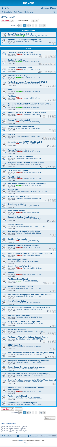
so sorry (19, 62)
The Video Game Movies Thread (21, 127)
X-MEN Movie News (15, 345)
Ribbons (19, 54)
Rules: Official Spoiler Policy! (20, 34)
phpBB (21, 440)
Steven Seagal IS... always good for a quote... (26, 367)
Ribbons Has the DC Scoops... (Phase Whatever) (27, 112)
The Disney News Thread (18, 279)
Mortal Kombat (14, 177)
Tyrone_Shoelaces (22, 191)
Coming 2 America (15, 225)
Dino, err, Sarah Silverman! (19, 315)
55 (46, 72)
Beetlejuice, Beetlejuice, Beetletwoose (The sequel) (28, 361)
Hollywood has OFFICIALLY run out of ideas (26, 163)
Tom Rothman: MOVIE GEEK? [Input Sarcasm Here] (29, 308)
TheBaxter (19, 164)
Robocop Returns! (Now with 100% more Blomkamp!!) (30, 253)
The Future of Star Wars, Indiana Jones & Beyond (28, 337)
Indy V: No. (12, 134)
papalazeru (19, 41)
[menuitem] (7, 8)
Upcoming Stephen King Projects (21, 217)
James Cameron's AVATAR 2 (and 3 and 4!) (25, 142)
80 (46, 64)
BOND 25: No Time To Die (18, 196)
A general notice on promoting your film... (25, 39)
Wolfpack (19, 84)
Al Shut (18, 128)
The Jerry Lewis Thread (17, 396)
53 (54, 56)
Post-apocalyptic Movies (18, 260)
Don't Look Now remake (17, 239)
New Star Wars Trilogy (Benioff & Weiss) (24, 231)
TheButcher (19, 309)
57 (51, 72)
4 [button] (33, 25)
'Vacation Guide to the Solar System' (23, 403)
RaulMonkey (20, 158)
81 (49, 64)
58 (54, 72)
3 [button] (30, 25)
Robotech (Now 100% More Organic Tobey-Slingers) (29, 373)
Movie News (8, 17)
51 (49, 56)
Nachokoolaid (20, 226)
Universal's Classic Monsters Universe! (23, 246)
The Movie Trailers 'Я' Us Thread (21, 52)
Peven (18, 261)
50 (46, 56)
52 (51, 56)
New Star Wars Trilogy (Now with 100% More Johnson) (30, 295)
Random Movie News (16, 60)
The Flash (12, 96)
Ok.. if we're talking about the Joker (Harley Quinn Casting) (32, 380)
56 (49, 72)
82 (51, 64)
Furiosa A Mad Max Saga (18, 76)
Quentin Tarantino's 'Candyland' (21, 156)
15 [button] (41, 25)
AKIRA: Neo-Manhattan (17, 330)
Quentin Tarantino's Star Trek (19, 266)
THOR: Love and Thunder (18, 170)
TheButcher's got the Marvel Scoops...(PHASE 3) (27, 82)
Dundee (11, 273)
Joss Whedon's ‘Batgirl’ (17, 301)
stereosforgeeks (21, 36)
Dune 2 (10, 90)
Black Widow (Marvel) (16, 211)
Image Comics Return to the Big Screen (24, 322)
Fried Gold (19, 303)
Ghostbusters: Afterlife (17, 204)
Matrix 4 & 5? (13, 190)
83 (54, 64)
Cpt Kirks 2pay (20, 339)
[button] (20, 25)
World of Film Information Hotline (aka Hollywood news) (31, 353)
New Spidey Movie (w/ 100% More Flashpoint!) (26, 183)
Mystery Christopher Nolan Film (21, 150)
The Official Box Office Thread (20, 68)
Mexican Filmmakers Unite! (19, 120)
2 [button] (27, 25)
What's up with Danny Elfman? (20, 287)
